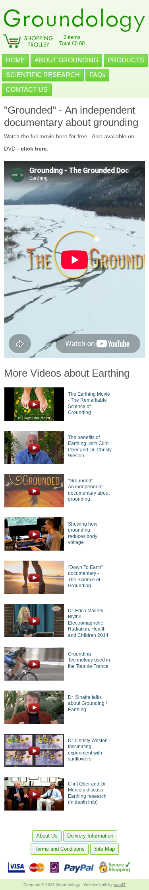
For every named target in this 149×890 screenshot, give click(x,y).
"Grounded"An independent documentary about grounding (89, 490)
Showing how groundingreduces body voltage (82, 533)
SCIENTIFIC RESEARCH (43, 75)
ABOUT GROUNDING (66, 60)
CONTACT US (27, 89)
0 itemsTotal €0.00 (72, 40)
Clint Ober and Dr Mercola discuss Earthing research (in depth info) (87, 793)
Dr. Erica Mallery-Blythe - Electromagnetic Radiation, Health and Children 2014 (88, 623)
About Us (47, 836)
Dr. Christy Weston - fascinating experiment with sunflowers (89, 750)
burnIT (120, 884)
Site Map (104, 849)
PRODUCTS (126, 60)
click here (34, 148)
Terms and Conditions (60, 849)
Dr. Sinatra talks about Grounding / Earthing (87, 703)
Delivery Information (90, 836)
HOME (15, 60)
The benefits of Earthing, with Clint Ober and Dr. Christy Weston (90, 447)
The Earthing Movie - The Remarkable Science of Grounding (89, 403)
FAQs (97, 75)
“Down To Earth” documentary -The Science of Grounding (85, 577)
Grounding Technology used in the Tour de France (89, 660)
